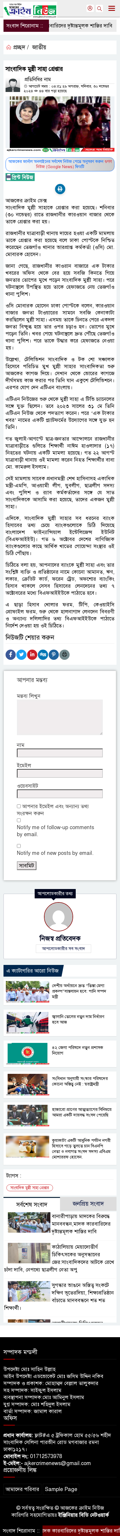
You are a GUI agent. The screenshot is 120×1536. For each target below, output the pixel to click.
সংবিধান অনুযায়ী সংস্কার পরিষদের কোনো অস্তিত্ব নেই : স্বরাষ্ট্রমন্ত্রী (80, 1081)
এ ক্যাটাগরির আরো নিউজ (32, 971)
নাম (20, 745)
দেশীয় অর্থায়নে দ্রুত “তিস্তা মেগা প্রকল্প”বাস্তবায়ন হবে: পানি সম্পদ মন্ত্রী (79, 991)
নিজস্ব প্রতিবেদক (60, 938)
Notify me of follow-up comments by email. (55, 831)
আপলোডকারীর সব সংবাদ (63, 948)
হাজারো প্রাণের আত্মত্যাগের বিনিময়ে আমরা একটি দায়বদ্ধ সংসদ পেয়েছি (82, 1112)
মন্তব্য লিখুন (28, 696)
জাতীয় (39, 47)
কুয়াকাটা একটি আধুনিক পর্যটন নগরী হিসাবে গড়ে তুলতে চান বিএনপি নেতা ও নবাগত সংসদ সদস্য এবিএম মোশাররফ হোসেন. (81, 1149)
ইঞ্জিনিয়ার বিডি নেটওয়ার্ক (83, 1515)
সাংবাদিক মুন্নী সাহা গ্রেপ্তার (29, 1187)
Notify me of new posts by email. (55, 853)
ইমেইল (24, 765)
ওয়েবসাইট (27, 786)
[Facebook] (11, 655)
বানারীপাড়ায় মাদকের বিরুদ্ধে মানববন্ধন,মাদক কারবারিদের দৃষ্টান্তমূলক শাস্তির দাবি (81, 1224)
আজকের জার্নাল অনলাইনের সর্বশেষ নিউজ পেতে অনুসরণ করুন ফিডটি (60, 164)
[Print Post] (60, 189)
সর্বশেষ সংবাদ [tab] (31, 1204)
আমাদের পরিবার (22, 1489)
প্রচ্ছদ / (20, 47)
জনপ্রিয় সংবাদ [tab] (88, 1204)
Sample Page (61, 1489)
